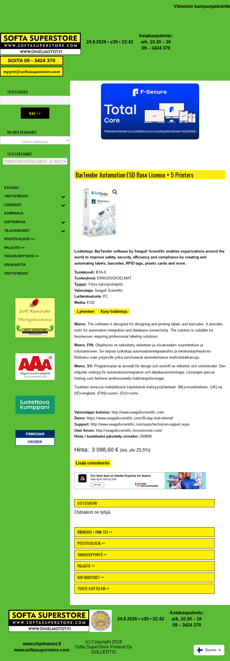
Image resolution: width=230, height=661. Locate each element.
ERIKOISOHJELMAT (114, 278)
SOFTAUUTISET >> (90, 577)
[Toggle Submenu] (63, 196)
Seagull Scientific (109, 290)
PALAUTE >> (86, 566)
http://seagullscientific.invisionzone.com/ (129, 430)
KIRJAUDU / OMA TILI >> (94, 532)
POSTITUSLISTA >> (91, 543)
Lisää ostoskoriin (92, 463)
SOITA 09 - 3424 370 (31, 60)
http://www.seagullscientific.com (138, 412)
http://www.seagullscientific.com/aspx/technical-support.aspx (140, 424)
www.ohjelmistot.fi (42, 643)
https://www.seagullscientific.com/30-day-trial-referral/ (130, 418)
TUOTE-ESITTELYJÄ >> (93, 588)
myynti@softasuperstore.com (31, 71)
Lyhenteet (85, 311)
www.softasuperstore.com (41, 650)
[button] (150, 111)
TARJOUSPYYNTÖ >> (92, 554)
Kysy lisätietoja (114, 311)
